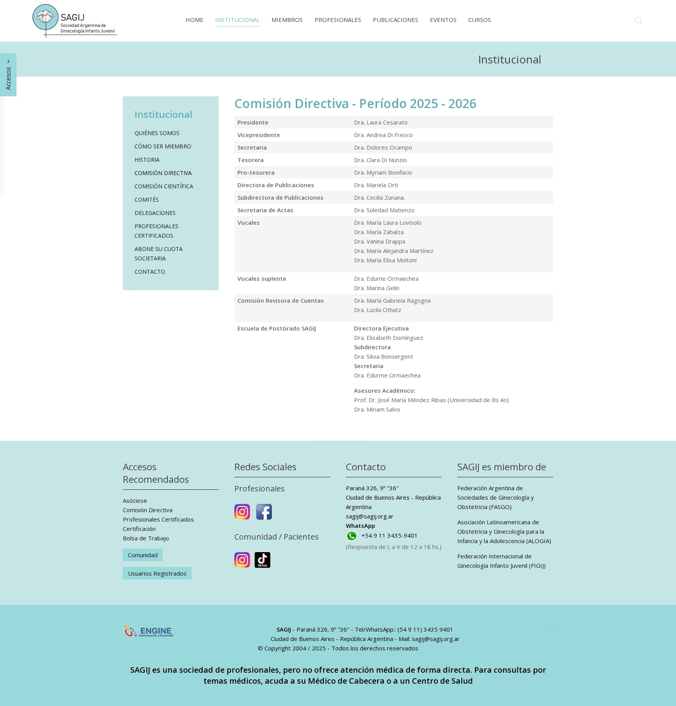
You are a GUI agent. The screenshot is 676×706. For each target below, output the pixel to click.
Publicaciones (395, 19)
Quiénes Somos (157, 133)
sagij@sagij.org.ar (370, 516)
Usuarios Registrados (157, 573)
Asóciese (135, 500)
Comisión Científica (164, 186)
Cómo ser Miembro (163, 146)
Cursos (479, 19)
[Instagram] (242, 515)
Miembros (287, 19)
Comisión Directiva (163, 173)
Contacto (150, 271)
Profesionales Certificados (156, 230)
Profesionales (338, 19)
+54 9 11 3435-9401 (389, 535)
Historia (147, 159)
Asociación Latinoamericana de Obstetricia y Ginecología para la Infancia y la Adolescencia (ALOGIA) (504, 531)
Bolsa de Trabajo (146, 538)
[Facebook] (264, 515)
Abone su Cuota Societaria (159, 253)
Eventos (443, 19)
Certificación (139, 529)
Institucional (237, 19)
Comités (147, 199)
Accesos (8, 77)
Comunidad (143, 555)
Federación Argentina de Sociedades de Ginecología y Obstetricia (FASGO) (495, 497)
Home (194, 19)
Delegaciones (155, 213)
